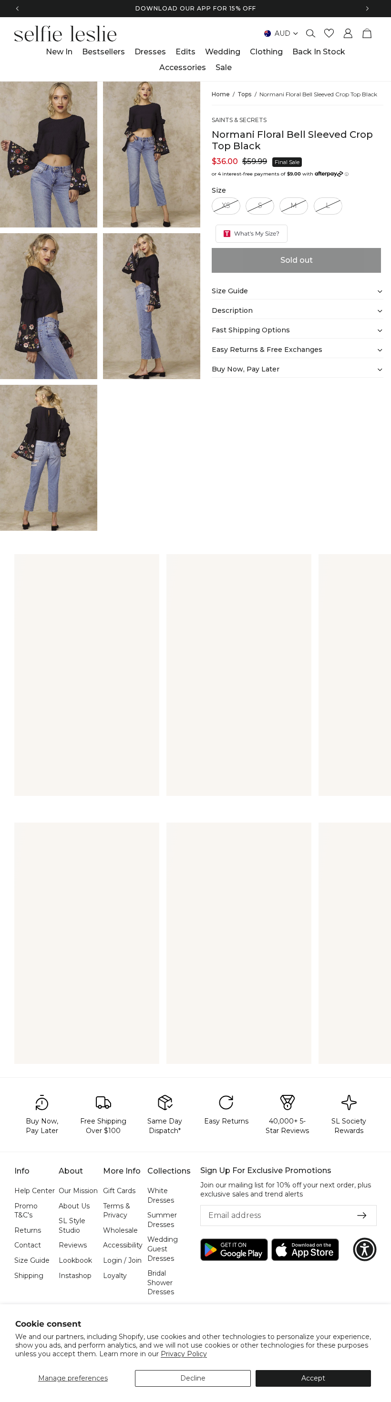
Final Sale (287, 162)
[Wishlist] (329, 33)
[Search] (310, 33)
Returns (27, 1230)
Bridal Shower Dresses (160, 1282)
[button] (365, 1249)
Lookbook (75, 1260)
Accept (313, 1378)
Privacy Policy (184, 1354)
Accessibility (123, 1245)
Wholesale (120, 1230)
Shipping (28, 1275)
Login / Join (122, 1260)
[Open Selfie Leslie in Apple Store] (305, 1249)
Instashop (75, 1275)
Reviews (73, 1245)
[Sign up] (361, 1215)
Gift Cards (119, 1190)
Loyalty (115, 1275)
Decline (193, 1378)
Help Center (34, 1190)
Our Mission (78, 1190)
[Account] (348, 33)
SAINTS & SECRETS (239, 120)
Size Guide (32, 1260)
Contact (27, 1245)
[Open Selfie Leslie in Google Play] (234, 1249)
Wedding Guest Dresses (162, 1248)
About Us (74, 1205)
